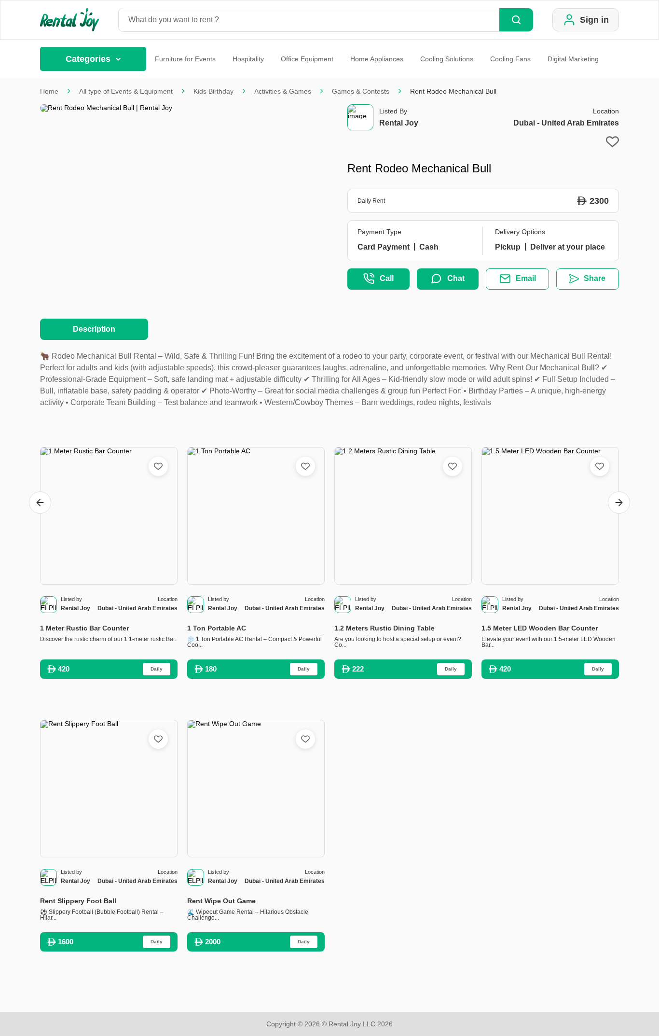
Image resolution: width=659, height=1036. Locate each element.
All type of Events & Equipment (126, 91)
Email (526, 278)
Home (49, 91)
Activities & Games (282, 91)
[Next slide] (619, 502)
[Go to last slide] (40, 502)
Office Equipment (307, 59)
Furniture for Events (185, 59)
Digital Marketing (573, 59)
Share (594, 278)
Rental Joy (398, 123)
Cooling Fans (510, 59)
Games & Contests (360, 91)
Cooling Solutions (446, 59)
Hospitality (248, 59)
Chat (456, 278)
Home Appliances (376, 59)
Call (387, 278)
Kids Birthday (213, 91)
